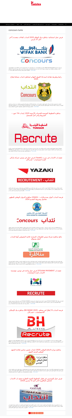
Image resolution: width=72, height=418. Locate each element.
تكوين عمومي (47, 24)
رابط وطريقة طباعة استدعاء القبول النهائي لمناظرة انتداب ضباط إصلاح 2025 (36, 78)
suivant (41, 413)
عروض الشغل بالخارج (27, 24)
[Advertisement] (36, 15)
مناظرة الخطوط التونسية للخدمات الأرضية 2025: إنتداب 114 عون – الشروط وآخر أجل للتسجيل (36, 114)
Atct (21, 24)
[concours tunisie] (36, 3)
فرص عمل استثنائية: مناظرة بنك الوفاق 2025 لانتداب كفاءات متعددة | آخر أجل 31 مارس (36, 38)
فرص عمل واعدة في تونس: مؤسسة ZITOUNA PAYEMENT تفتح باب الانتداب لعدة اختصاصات (36, 272)
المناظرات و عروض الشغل (10, 24)
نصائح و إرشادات (54, 24)
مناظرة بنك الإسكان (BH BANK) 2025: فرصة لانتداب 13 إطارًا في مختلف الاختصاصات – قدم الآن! (36, 311)
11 (37, 413)
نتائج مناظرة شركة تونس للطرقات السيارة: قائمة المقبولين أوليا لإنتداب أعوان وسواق (36, 238)
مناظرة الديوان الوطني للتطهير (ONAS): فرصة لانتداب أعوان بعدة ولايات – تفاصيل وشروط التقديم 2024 (36, 198)
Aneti (18, 24)
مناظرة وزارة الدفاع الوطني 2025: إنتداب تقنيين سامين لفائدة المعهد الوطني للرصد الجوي (36, 351)
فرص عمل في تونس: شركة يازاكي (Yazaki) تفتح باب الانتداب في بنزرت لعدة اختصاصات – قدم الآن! (36, 159)
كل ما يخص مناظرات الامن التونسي (38, 24)
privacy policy (61, 24)
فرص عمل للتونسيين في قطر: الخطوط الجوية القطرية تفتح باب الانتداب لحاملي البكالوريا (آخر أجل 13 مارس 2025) (36, 380)
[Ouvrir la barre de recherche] (65, 24)
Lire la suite (33, 70)
